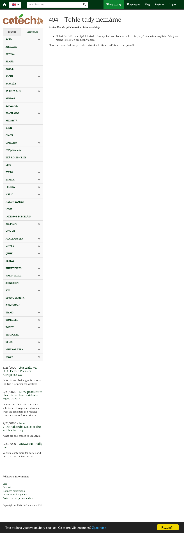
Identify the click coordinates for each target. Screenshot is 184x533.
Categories (32, 32)
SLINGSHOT (12, 283)
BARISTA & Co (13, 91)
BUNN (9, 128)
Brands (12, 32)
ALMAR (10, 62)
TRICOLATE (12, 335)
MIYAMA (10, 231)
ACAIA (9, 39)
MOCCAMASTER (14, 239)
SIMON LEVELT (14, 276)
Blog (147, 4)
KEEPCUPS (11, 224)
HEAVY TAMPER (15, 202)
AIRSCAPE (11, 47)
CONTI (9, 135)
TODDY (10, 327)
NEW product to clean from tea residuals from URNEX (22, 396)
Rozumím (167, 527)
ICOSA (9, 209)
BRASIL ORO (12, 113)
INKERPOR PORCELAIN (18, 217)
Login (172, 4)
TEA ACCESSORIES (16, 158)
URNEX (9, 342)
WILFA (9, 357)
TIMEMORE (12, 320)
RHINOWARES (13, 268)
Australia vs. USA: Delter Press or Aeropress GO (20, 371)
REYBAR (10, 261)
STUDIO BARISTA (15, 298)
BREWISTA (11, 121)
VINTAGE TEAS (14, 349)
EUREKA (10, 180)
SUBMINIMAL (13, 305)
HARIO (9, 194)
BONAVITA (12, 106)
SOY (8, 290)
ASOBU (9, 76)
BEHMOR (10, 98)
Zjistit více (99, 527)
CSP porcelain (13, 150)
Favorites (134, 5)
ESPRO (9, 172)
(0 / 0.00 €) (115, 5)
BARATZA (11, 84)
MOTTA (10, 246)
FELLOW (10, 187)
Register (159, 4)
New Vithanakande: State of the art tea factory (22, 427)
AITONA (10, 54)
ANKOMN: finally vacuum (22, 446)
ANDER (9, 69)
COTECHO (11, 143)
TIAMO (9, 313)
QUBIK (9, 254)
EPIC (8, 165)
